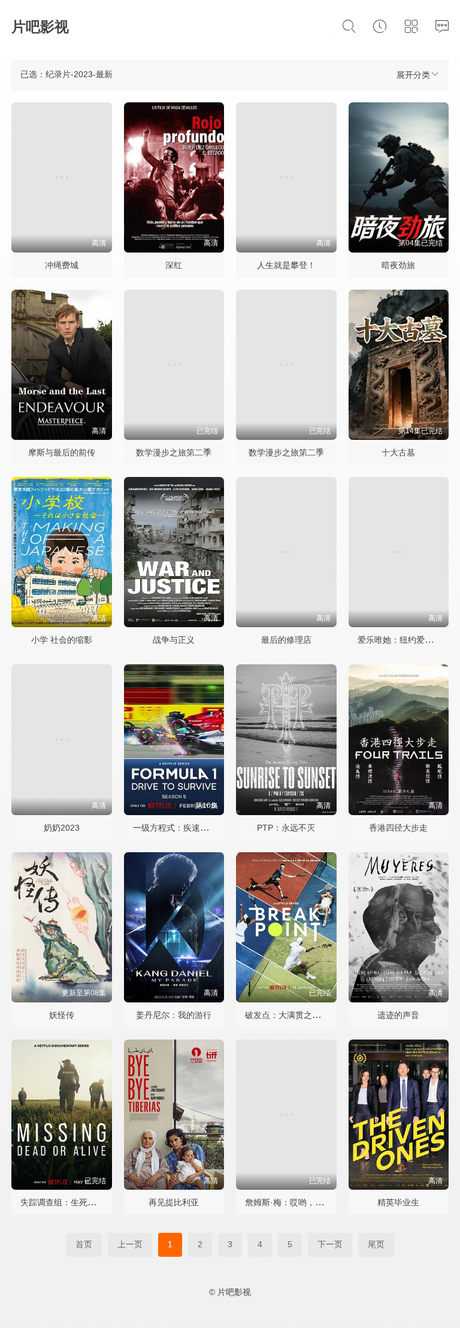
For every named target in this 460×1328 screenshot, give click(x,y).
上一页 (130, 1244)
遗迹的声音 (398, 1015)
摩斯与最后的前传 (61, 452)
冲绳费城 (61, 265)
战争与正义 (174, 640)
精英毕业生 (398, 1202)
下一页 (330, 1244)
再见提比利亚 (174, 1202)
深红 (173, 265)
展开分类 (413, 75)
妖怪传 (61, 1015)
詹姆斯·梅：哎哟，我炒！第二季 (305, 1202)
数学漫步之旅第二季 (173, 452)
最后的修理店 (286, 640)
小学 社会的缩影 (61, 640)
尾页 (376, 1244)
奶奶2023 (62, 827)
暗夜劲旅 (398, 265)
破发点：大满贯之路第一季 (295, 1015)
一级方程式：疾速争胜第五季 (187, 827)
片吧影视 (40, 27)
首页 (83, 1244)
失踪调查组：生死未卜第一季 (74, 1202)
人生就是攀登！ (286, 265)
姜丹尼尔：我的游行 (173, 1015)
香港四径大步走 (398, 827)
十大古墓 (398, 452)
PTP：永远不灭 (286, 827)
